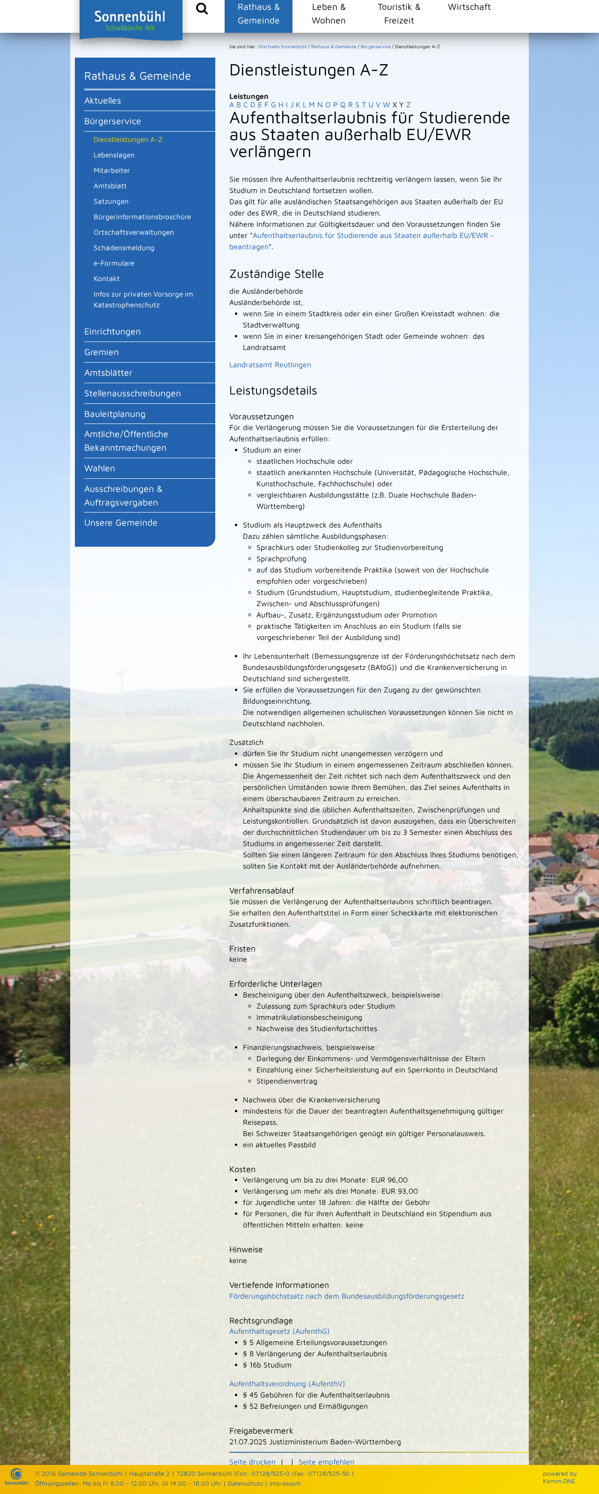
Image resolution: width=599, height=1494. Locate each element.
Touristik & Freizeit (399, 13)
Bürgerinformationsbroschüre (142, 216)
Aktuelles (102, 100)
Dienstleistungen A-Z (128, 139)
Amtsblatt (110, 185)
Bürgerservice (112, 120)
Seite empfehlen (326, 1461)
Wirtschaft (469, 6)
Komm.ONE (559, 1481)
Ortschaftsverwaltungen (134, 232)
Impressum (285, 1483)
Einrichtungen (112, 331)
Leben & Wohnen (329, 13)
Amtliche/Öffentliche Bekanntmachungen (126, 440)
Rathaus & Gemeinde (259, 13)
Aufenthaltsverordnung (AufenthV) (287, 1383)
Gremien (101, 351)
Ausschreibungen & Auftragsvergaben (123, 495)
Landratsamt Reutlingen (270, 364)
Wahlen (99, 467)
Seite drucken (252, 1461)
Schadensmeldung (124, 247)
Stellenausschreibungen (132, 392)
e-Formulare (114, 263)
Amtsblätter (108, 372)
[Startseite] (16, 1482)
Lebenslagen (114, 154)
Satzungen (111, 201)
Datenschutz (245, 1483)
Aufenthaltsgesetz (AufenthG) (279, 1331)
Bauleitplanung (115, 413)
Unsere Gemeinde (121, 522)
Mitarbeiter (112, 170)
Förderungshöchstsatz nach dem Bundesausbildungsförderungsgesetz (346, 1296)
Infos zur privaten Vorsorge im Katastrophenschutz (143, 299)
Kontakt (107, 278)
